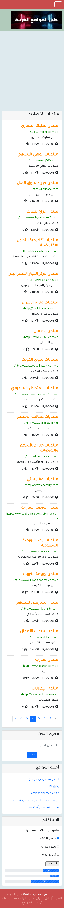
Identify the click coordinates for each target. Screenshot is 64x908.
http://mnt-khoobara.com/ (40, 308)
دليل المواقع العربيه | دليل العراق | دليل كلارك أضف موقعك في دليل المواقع (32, 898)
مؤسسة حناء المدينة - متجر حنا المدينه (34, 800)
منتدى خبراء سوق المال (37, 183)
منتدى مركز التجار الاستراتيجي (33, 274)
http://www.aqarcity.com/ (41, 485)
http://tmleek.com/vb (44, 132)
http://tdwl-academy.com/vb (39, 251)
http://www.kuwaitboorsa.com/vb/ (35, 580)
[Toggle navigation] (58, 4)
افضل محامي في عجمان (44, 779)
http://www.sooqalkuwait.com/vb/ (36, 366)
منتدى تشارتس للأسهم (37, 603)
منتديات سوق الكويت (40, 360)
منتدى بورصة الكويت (40, 574)
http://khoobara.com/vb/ (42, 456)
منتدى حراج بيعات (42, 212)
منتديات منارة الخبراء (40, 303)
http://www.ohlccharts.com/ (39, 609)
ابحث (32, 755)
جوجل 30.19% (48, 838)
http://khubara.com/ (45, 189)
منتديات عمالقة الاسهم (37, 417)
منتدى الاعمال (46, 331)
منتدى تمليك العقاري (39, 126)
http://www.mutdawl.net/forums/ (36, 394)
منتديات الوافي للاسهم (38, 155)
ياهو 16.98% (48, 847)
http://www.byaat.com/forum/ (38, 218)
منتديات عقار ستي (42, 479)
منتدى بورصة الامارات (39, 508)
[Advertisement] (32, 65)
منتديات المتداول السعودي (34, 388)
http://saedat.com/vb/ (44, 637)
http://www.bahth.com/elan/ (39, 694)
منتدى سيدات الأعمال (39, 631)
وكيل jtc (54, 786)
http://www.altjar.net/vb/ (42, 280)
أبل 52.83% (49, 855)
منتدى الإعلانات (45, 689)
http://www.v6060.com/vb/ (40, 337)
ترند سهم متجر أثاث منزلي (42, 807)
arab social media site (45, 793)
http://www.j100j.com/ (43, 160)
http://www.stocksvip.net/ (41, 423)
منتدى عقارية (46, 660)
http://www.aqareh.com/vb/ (40, 666)
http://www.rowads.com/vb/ (40, 551)
